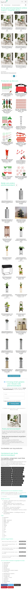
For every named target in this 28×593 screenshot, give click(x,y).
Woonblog (6, 565)
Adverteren (6, 580)
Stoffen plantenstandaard (17, 472)
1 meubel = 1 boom (8, 577)
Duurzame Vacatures (8, 508)
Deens (5, 535)
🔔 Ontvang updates (14, 403)
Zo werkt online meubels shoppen (11, 570)
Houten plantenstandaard (6, 472)
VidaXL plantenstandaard (17, 474)
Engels (5, 531)
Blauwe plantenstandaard (6, 482)
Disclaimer (6, 566)
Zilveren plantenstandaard (18, 480)
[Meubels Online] (2, 5)
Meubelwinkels (7, 569)
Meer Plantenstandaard (14, 375)
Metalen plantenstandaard (18, 470)
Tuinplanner (6, 578)
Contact (5, 582)
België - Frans (6, 521)
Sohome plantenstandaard (7, 480)
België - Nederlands (8, 520)
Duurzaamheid (7, 574)
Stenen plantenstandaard (17, 478)
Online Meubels (7, 562)
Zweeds (5, 525)
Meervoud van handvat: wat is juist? (14, 541)
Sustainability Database (8, 512)
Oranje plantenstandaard (6, 478)
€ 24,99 (7, 111)
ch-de (5, 526)
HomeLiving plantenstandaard (17, 467)
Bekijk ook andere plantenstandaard (8, 184)
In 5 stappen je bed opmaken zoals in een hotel (14, 552)
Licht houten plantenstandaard (18, 476)
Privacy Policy (6, 571)
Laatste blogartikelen (7, 539)
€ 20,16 (21, 144)
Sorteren (24, 12)
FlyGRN (5, 503)
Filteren (17, 12)
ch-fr (4, 528)
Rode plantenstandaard (6, 467)
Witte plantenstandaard (16, 485)
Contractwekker (7, 509)
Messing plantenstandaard (7, 470)
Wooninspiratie (7, 581)
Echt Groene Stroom (8, 504)
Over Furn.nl (6, 563)
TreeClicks (6, 500)
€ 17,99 (21, 162)
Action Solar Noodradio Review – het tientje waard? (14, 545)
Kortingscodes (7, 576)
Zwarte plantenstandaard (17, 482)
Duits (5, 529)
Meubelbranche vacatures (9, 573)
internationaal (16, 508)
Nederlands (6, 517)
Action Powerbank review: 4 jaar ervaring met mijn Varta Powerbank (14, 548)
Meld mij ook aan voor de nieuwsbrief (12, 401)
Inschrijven (23, 496)
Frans (5, 518)
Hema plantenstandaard (6, 476)
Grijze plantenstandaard (6, 485)
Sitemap (5, 567)
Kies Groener (6, 507)
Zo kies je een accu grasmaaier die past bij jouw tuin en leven (14, 556)
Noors (5, 524)
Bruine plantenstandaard (6, 474)
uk (4, 534)
